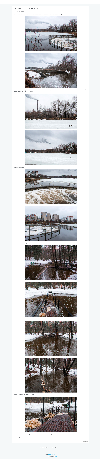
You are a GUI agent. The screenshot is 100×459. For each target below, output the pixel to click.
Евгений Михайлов (51, 454)
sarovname (56, 456)
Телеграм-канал (33, 1)
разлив (22, 11)
